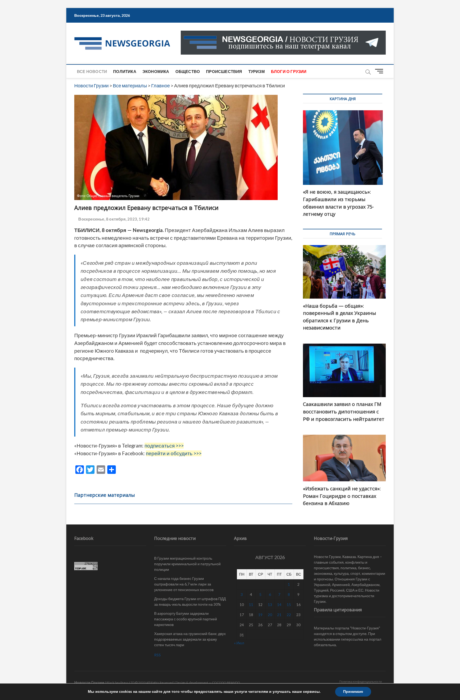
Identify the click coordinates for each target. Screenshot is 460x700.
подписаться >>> (164, 446)
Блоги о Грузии (289, 71)
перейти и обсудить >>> (174, 453)
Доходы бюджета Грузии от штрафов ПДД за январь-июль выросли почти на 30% (190, 601)
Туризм (256, 71)
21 (279, 614)
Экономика (155, 71)
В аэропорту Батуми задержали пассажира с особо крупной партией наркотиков (185, 619)
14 (279, 604)
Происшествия (224, 71)
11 (251, 604)
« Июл (239, 643)
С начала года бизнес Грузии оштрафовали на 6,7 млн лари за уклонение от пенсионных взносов (183, 584)
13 (270, 604)
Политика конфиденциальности (360, 681)
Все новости (92, 71)
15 (289, 604)
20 (270, 614)
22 (289, 614)
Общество (187, 71)
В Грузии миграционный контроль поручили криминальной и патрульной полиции (187, 564)
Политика (124, 71)
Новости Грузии (89, 682)
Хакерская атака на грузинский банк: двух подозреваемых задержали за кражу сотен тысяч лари (190, 639)
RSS (157, 655)
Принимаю (353, 691)
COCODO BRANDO (226, 683)
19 (260, 614)
